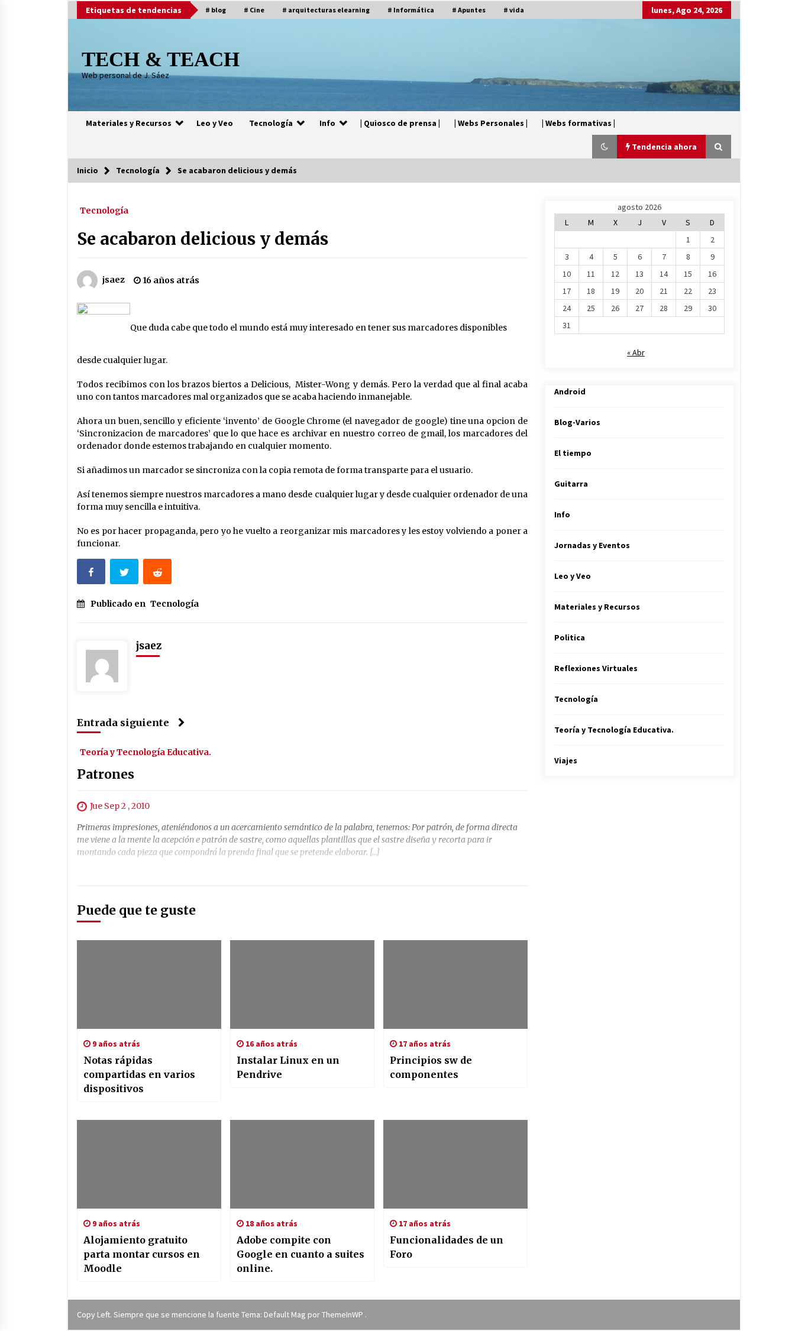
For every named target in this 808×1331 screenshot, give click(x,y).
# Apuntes (469, 9)
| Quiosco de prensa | (400, 123)
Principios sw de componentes (431, 1067)
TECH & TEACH (161, 59)
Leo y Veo (214, 123)
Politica (569, 637)
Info (327, 123)
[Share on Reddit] (158, 574)
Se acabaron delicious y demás (202, 239)
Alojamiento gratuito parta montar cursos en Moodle (141, 1254)
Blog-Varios (577, 422)
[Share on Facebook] (92, 574)
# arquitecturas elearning (326, 9)
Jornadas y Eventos (592, 545)
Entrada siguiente (123, 722)
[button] (604, 146)
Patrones (105, 775)
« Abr (636, 352)
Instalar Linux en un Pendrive (288, 1067)
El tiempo (573, 453)
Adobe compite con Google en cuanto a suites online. (300, 1254)
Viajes (565, 760)
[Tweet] (125, 574)
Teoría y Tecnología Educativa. (145, 752)
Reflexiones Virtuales (596, 668)
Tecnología (271, 123)
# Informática (410, 9)
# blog (215, 9)
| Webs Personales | (491, 123)
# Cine (254, 9)
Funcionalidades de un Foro (446, 1247)
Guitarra (571, 483)
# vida (513, 9)
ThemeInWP (343, 1314)
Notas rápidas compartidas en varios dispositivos (139, 1074)
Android (570, 391)
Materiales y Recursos (129, 123)
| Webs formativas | (578, 123)
